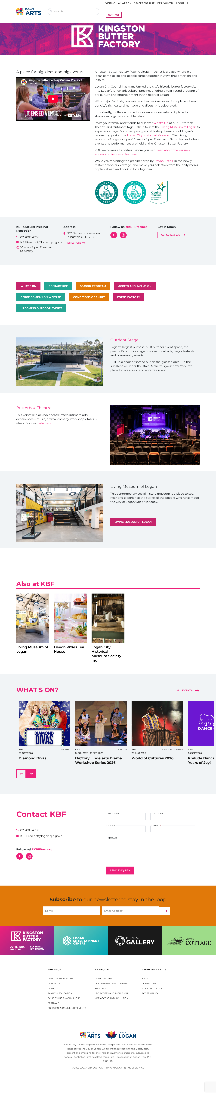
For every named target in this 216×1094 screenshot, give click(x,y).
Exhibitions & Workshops (64, 998)
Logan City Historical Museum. (149, 135)
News (145, 978)
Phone (111, 825)
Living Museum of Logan (178, 127)
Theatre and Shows (60, 978)
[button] (69, 969)
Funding (100, 988)
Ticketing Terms (152, 988)
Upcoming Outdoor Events (41, 308)
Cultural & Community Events (67, 1008)
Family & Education (60, 993)
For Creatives (104, 978)
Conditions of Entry (89, 297)
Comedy (53, 988)
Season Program (93, 286)
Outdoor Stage (124, 340)
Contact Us (149, 983)
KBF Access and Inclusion (111, 998)
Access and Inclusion (134, 286)
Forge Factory (128, 297)
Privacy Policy (113, 1067)
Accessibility (150, 993)
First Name (115, 813)
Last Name (159, 813)
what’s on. (45, 423)
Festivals (53, 1003)
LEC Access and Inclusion (111, 993)
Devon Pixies (163, 161)
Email (157, 825)
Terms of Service (134, 1067)
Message (112, 838)
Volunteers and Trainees (111, 983)
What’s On (160, 123)
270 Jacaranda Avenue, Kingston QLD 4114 (83, 238)
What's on (28, 286)
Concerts (54, 983)
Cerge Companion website (41, 297)
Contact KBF (58, 286)
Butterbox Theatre (34, 408)
